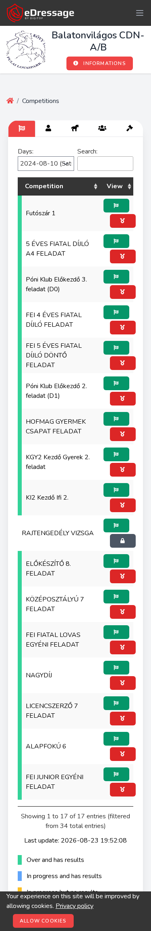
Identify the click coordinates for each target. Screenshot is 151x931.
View (115, 186)
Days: (25, 151)
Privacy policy (74, 906)
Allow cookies (43, 921)
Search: (87, 151)
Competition (44, 186)
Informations (104, 63)
